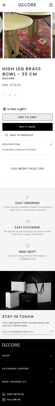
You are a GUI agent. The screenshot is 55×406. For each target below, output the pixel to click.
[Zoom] (9, 52)
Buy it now (27, 126)
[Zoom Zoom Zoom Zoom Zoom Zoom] (27, 35)
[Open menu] (6, 5)
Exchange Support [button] (15, 368)
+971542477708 (27, 258)
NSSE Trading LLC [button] (14, 381)
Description (11, 144)
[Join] (50, 331)
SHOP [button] (6, 355)
